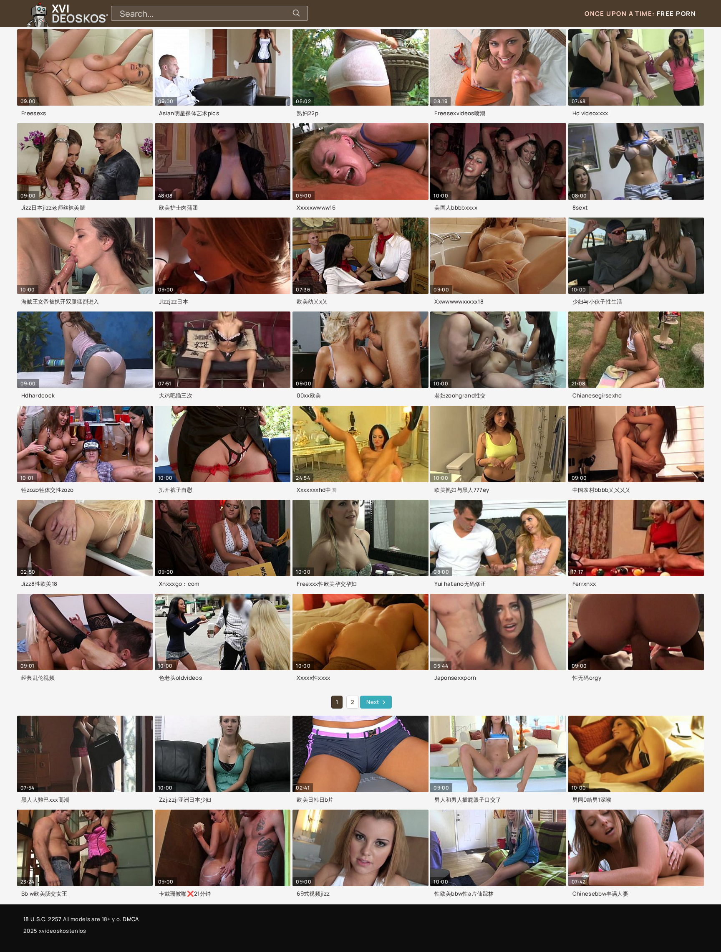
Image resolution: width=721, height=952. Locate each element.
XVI (101, 13)
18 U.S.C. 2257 (42, 919)
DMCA (131, 919)
